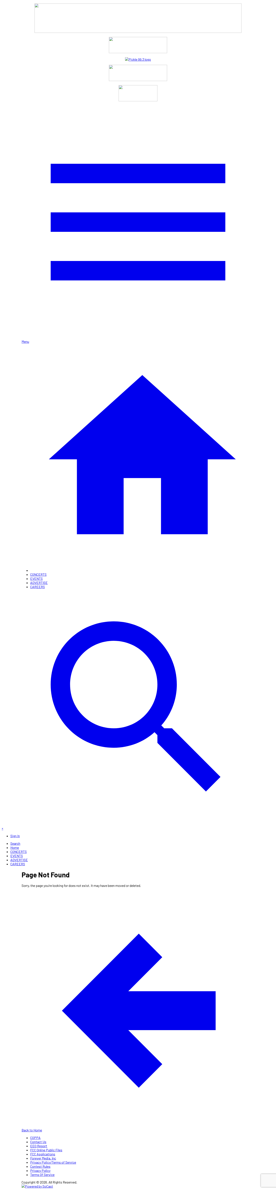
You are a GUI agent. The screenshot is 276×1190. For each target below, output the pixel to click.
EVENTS (36, 578)
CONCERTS (38, 574)
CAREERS (37, 587)
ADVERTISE (39, 583)
